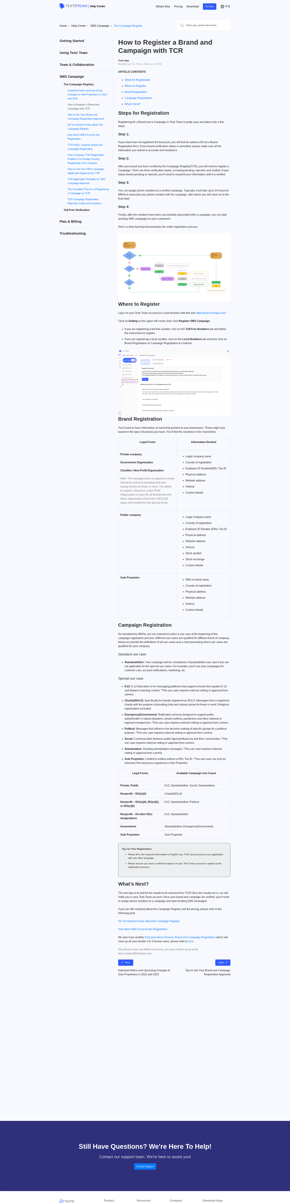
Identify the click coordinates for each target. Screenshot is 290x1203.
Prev (127, 962)
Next (221, 962)
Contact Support (145, 1166)
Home (63, 25)
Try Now (209, 6)
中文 (227, 6)
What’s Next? (132, 104)
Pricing (178, 6)
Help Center (97, 6)
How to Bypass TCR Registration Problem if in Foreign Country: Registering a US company (86, 158)
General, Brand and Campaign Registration (189, 937)
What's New (163, 6)
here (191, 941)
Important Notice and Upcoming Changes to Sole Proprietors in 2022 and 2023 (87, 94)
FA (146, 937)
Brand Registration (136, 92)
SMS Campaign (99, 25)
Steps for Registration (137, 79)
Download (193, 6)
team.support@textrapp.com (135, 953)
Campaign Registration (138, 98)
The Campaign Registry (128, 25)
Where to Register (135, 85)
